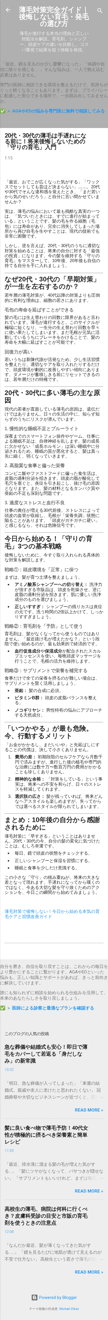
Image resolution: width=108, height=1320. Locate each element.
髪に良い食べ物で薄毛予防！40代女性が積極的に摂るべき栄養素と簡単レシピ (46, 1135)
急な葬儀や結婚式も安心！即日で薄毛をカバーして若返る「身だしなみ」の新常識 (46, 1054)
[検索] (99, 11)
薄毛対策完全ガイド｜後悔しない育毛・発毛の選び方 (54, 17)
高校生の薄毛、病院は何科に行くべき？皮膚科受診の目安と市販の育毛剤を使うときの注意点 (46, 1216)
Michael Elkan (69, 1309)
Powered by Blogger (57, 1297)
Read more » (89, 1110)
